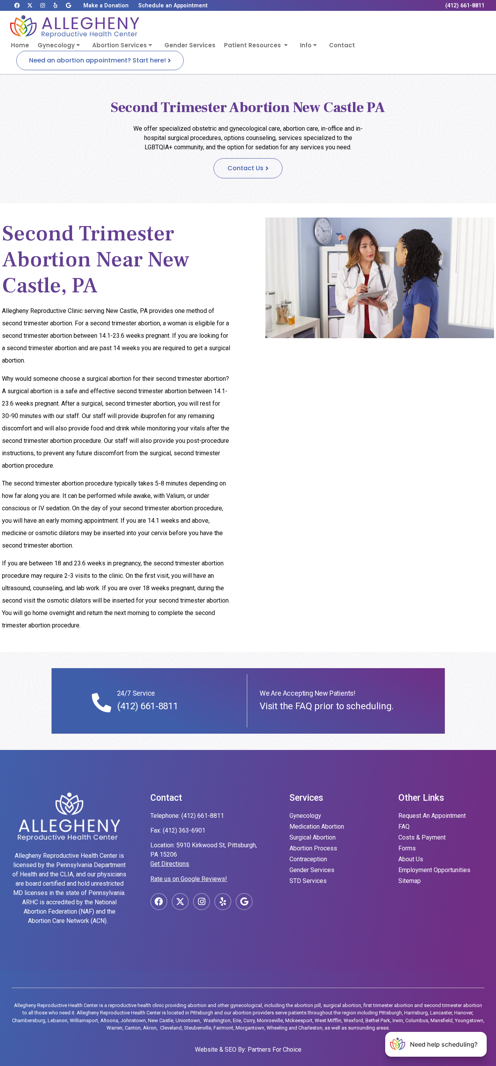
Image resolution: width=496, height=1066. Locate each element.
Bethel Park (377, 1020)
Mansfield (442, 1020)
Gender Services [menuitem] (189, 45)
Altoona (109, 1020)
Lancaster (441, 1013)
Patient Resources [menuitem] (254, 45)
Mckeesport (298, 1020)
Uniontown (188, 1020)
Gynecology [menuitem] (57, 45)
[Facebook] (17, 5)
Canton (133, 1028)
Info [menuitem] (306, 45)
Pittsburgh (390, 1013)
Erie (237, 1020)
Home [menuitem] (20, 45)
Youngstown (469, 1020)
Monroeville (270, 1020)
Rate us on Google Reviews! (188, 879)
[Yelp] (55, 5)
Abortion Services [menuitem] (120, 45)
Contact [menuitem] (342, 45)
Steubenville (197, 1028)
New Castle (160, 1020)
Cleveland (171, 1028)
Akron (150, 1028)
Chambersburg (28, 1020)
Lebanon (57, 1020)
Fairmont (223, 1028)
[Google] (68, 5)
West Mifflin (328, 1020)
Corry (249, 1020)
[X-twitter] (29, 5)
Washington (217, 1020)
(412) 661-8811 (147, 706)
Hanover (463, 1013)
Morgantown (250, 1028)
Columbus (416, 1020)
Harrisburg (416, 1013)
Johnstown (133, 1020)
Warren (114, 1028)
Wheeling (277, 1028)
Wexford (353, 1020)
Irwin (398, 1020)
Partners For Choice (274, 1049)
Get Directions (169, 863)
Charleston (310, 1028)
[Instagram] (42, 5)
